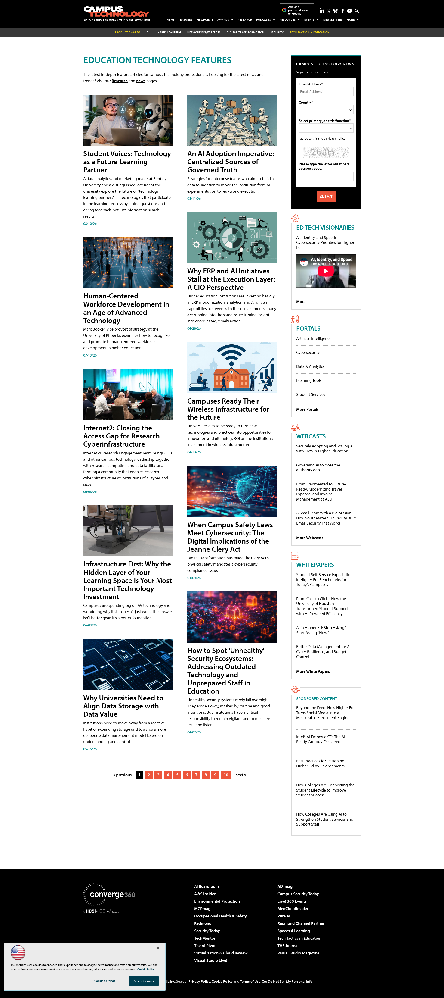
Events (309, 19)
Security (277, 32)
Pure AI (284, 916)
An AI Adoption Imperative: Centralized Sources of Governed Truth (230, 161)
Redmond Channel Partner (301, 923)
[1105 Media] (111, 937)
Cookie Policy (222, 981)
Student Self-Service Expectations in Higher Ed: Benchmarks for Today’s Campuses (325, 579)
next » (240, 774)
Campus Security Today (298, 893)
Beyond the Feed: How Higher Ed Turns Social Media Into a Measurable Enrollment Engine (324, 712)
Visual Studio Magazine (298, 953)
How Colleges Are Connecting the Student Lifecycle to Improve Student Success (325, 790)
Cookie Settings (104, 980)
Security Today (207, 930)
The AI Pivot (205, 945)
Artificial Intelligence (313, 338)
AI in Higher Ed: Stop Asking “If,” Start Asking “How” (323, 630)
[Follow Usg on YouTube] (349, 11)
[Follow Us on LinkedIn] (322, 10)
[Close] (158, 948)
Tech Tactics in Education (299, 938)
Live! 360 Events (292, 901)
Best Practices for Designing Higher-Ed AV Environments (320, 763)
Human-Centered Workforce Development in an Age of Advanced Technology (126, 308)
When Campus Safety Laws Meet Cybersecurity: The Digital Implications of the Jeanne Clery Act (230, 537)
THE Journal (288, 945)
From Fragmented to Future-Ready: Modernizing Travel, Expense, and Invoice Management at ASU (321, 491)
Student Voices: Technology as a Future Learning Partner (127, 161)
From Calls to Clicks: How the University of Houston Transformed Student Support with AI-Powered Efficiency (322, 606)
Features (185, 19)
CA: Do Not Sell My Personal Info (287, 981)
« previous (122, 774)
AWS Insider (205, 893)
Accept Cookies (143, 981)
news (140, 80)
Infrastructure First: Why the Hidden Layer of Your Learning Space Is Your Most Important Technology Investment (127, 580)
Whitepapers (315, 564)
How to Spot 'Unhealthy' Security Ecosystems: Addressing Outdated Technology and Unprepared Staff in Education (225, 670)
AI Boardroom (206, 886)
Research (245, 19)
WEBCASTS (311, 436)
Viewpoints (204, 19)
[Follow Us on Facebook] (342, 11)
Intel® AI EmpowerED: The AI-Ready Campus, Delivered (321, 739)
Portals (308, 328)
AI (148, 32)
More (351, 19)
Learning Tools (308, 380)
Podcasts (263, 19)
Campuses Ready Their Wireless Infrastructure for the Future (228, 409)
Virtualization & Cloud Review (220, 953)
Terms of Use (250, 981)
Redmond (202, 923)
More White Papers (313, 671)
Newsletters (333, 19)
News (171, 19)
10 (226, 774)
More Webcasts (309, 537)
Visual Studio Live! (210, 960)
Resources (288, 19)
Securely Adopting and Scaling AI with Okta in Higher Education (325, 448)
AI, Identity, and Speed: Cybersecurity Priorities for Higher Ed (325, 242)
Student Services (310, 394)
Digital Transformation (245, 32)
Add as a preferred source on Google (299, 10)
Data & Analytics (310, 366)
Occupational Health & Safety (220, 916)
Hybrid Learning (168, 32)
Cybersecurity (308, 352)
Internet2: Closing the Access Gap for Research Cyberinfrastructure (121, 435)
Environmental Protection (217, 901)
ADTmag (285, 886)
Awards (223, 19)
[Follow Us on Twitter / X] (328, 11)
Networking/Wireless (204, 32)
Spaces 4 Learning (294, 930)
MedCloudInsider (293, 908)
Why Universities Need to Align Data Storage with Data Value (123, 705)
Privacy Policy (335, 138)
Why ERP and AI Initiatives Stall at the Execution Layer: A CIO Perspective (231, 278)
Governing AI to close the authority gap (318, 467)
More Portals (307, 409)
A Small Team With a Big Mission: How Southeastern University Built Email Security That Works (326, 518)
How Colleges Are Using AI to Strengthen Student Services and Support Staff (324, 819)
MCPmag (202, 908)
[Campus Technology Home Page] (116, 13)
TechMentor (204, 938)
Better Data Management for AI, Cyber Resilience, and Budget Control (324, 651)
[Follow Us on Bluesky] (335, 11)
